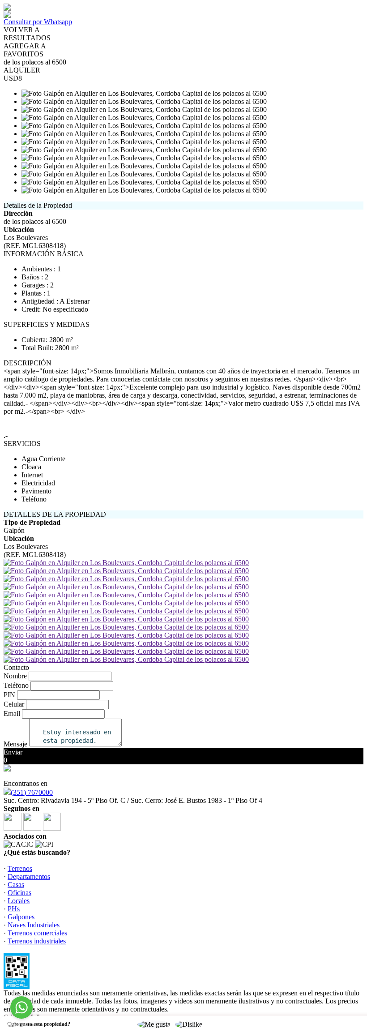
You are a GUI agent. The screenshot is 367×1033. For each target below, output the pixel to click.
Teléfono (16, 685)
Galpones (21, 917)
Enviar (13, 752)
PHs (14, 909)
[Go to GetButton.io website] (21, 1024)
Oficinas (19, 892)
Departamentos (29, 876)
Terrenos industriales (37, 941)
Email (12, 713)
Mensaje (15, 744)
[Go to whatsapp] (21, 1007)
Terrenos (20, 868)
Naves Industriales (34, 925)
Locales (19, 900)
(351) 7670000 (32, 792)
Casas (16, 884)
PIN (9, 695)
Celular (14, 704)
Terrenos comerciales (37, 933)
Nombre (15, 676)
